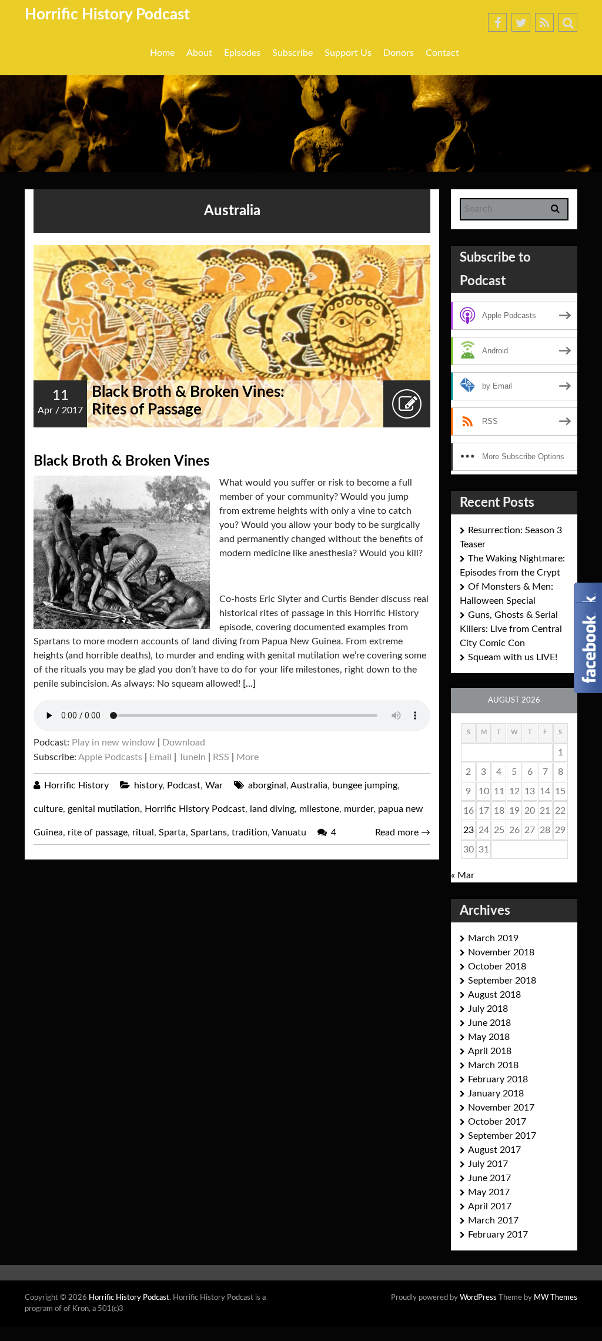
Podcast (183, 785)
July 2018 (488, 1009)
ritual (143, 832)
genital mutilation (104, 809)
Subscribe (292, 53)
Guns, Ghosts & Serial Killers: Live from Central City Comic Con (511, 629)
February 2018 (498, 1079)
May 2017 (489, 1192)
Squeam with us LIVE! (512, 657)
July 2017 (488, 1164)
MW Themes (555, 1298)
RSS (221, 757)
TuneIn (192, 757)
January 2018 (496, 1093)
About (199, 53)
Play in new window (113, 742)
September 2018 (502, 980)
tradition (249, 832)
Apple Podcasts (110, 757)
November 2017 (501, 1107)
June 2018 (489, 1023)
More (247, 757)
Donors (398, 53)
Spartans (208, 832)
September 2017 (502, 1136)
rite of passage (98, 832)
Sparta (172, 832)
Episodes (242, 53)
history (148, 785)
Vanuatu (289, 832)
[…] (249, 683)
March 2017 (493, 1220)
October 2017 (497, 1121)
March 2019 (493, 938)
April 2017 (489, 1206)
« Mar (462, 875)
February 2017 (498, 1234)
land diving (272, 809)
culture (48, 809)
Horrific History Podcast (107, 14)
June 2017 (489, 1178)
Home (162, 53)
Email (160, 757)
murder (358, 809)
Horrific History (76, 785)
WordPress (478, 1298)
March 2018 (493, 1065)
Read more (402, 832)
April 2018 (489, 1051)
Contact (442, 53)
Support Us (348, 53)
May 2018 (489, 1037)
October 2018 (497, 966)
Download (183, 742)
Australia (308, 785)
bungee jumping (364, 785)
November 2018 (501, 952)
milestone (319, 809)
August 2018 (494, 994)
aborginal (267, 785)
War (214, 785)
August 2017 (494, 1150)
